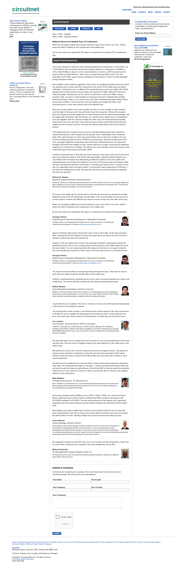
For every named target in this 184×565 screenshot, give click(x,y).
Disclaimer (91, 542)
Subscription (154, 542)
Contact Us (62, 542)
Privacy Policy (137, 542)
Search (146, 542)
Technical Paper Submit (34, 544)
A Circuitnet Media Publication (23, 559)
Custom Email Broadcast (76, 542)
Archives (32, 542)
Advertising (24, 542)
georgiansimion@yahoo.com (91, 224)
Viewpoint (48, 544)
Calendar (53, 542)
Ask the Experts (43, 542)
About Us (15, 542)
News (98, 542)
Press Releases (107, 542)
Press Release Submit (122, 542)
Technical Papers (18, 544)
